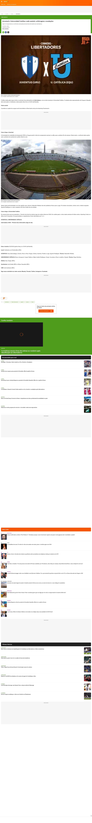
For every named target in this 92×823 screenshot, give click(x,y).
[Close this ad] (91, 816)
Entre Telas (9, 533)
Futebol (12, 13)
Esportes (7, 13)
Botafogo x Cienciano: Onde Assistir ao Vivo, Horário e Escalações (16, 362)
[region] (46, 820)
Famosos (9, 571)
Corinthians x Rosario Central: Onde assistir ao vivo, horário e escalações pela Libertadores (23, 389)
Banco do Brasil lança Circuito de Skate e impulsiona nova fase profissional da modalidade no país (24, 398)
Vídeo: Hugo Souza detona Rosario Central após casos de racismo (16, 667)
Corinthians (3, 647)
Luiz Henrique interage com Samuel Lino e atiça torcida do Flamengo (17, 685)
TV (7, 552)
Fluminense (3, 693)
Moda (8, 542)
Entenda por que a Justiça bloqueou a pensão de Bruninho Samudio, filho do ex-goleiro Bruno (23, 380)
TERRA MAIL (3, 4)
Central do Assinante (11, 4)
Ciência (8, 562)
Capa (2, 13)
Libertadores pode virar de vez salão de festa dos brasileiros (15, 658)
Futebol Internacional (14, 302)
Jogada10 (22, 302)
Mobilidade (9, 581)
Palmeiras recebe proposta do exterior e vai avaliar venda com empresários (19, 407)
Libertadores (18, 13)
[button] (1, 1)
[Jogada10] (4, 298)
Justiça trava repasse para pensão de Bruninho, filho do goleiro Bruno (17, 371)
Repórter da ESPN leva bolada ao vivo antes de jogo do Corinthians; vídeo (18, 676)
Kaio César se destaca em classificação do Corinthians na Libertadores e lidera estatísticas (22, 649)
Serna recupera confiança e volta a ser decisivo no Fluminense (16, 694)
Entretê (8, 610)
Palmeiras (3, 406)
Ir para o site (6, 1)
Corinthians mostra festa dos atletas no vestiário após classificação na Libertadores (20, 351)
